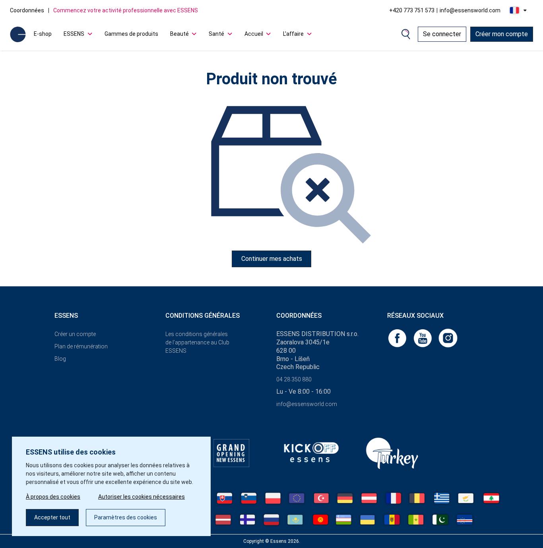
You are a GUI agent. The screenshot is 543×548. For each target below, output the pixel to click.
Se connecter (442, 34)
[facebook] (398, 337)
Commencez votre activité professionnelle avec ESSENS (125, 10)
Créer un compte (75, 334)
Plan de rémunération (81, 346)
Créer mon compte (501, 34)
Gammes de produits (131, 34)
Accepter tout (52, 517)
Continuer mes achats (271, 258)
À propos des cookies (53, 497)
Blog (60, 359)
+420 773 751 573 (411, 10)
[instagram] (448, 337)
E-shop (43, 34)
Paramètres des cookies (125, 517)
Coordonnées (27, 10)
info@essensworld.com (470, 10)
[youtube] (423, 337)
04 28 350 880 (294, 379)
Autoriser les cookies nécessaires (141, 497)
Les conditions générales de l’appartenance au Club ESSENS (197, 342)
